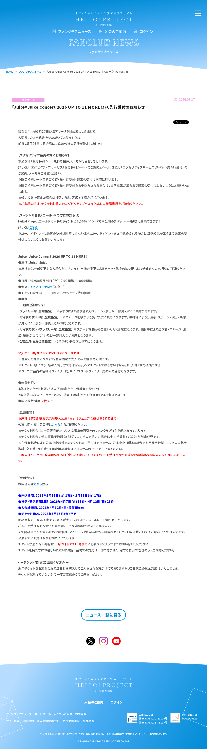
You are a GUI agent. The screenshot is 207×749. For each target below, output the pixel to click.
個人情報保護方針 (48, 720)
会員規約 (28, 720)
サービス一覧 (43, 714)
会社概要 (88, 720)
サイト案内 (12, 720)
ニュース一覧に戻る (103, 615)
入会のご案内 (115, 31)
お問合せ (80, 714)
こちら (33, 227)
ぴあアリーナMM (40, 287)
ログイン (146, 31)
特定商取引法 (71, 720)
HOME (9, 71)
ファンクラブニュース (74, 31)
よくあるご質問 (63, 714)
